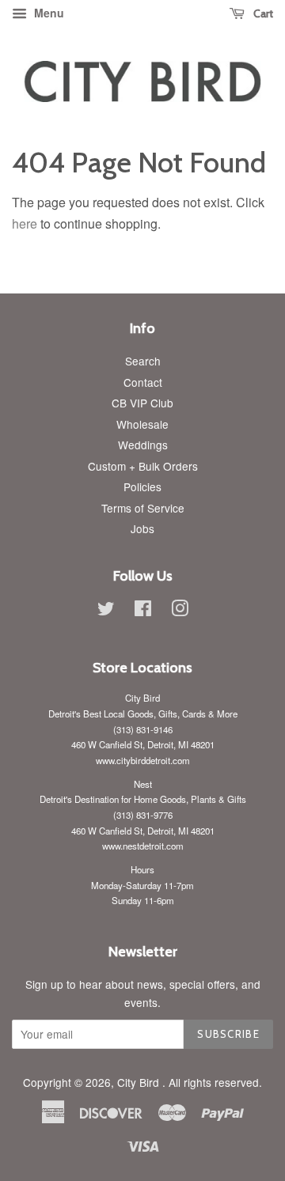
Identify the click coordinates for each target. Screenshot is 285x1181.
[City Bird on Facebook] (143, 611)
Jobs (142, 528)
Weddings (143, 444)
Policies (143, 486)
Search (143, 361)
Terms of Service (142, 508)
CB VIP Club (142, 403)
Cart (262, 13)
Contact (143, 382)
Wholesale (142, 424)
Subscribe (228, 1034)
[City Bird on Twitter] (106, 611)
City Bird (139, 1082)
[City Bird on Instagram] (179, 611)
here (24, 223)
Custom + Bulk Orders (143, 466)
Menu (47, 13)
